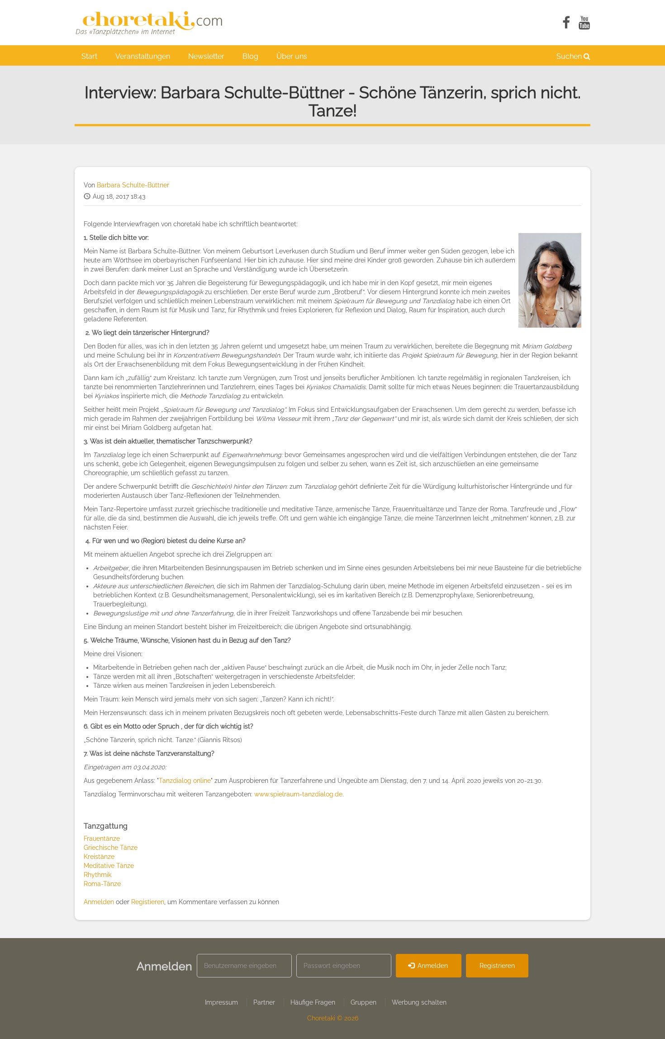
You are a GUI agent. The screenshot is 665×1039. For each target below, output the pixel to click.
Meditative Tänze (109, 865)
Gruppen (363, 1002)
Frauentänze (102, 838)
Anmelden (99, 902)
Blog (250, 56)
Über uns (291, 56)
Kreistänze (99, 856)
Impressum (221, 1002)
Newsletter (206, 56)
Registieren (147, 902)
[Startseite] (154, 22)
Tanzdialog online (185, 780)
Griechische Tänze (111, 847)
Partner (264, 1002)
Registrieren (497, 965)
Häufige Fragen (312, 1002)
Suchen (570, 56)
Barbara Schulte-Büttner (133, 185)
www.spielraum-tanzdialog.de (298, 794)
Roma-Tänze (102, 883)
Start (89, 56)
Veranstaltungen (142, 56)
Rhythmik (97, 874)
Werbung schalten (419, 1002)
